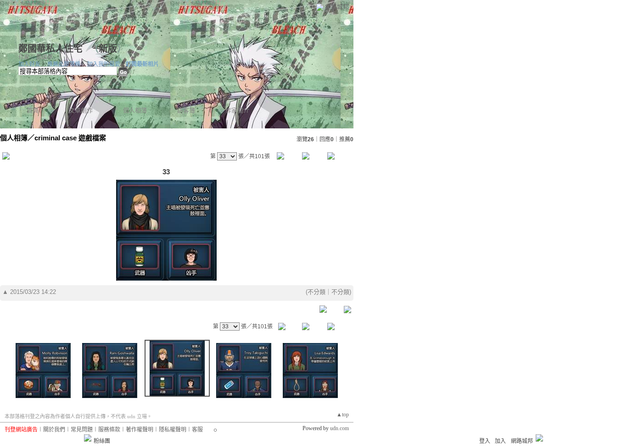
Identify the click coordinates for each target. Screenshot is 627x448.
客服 (197, 429)
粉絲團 (102, 441)
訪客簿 (186, 110)
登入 (484, 441)
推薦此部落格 (63, 64)
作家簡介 (237, 110)
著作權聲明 (139, 429)
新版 (108, 49)
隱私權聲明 (172, 429)
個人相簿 (135, 110)
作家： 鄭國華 (35, 57)
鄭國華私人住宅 (51, 49)
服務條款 (109, 429)
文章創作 (81, 110)
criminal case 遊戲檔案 (70, 138)
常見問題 (82, 429)
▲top (342, 414)
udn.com (339, 428)
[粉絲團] (87, 438)
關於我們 (54, 429)
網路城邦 (337, 6)
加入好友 (29, 64)
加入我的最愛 (103, 64)
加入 (500, 441)
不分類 (316, 291)
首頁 (33, 110)
